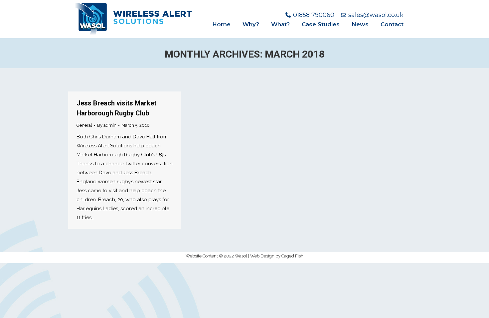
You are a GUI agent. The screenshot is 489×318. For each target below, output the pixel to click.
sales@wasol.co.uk (376, 15)
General (84, 125)
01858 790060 (313, 15)
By (106, 125)
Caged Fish (292, 255)
